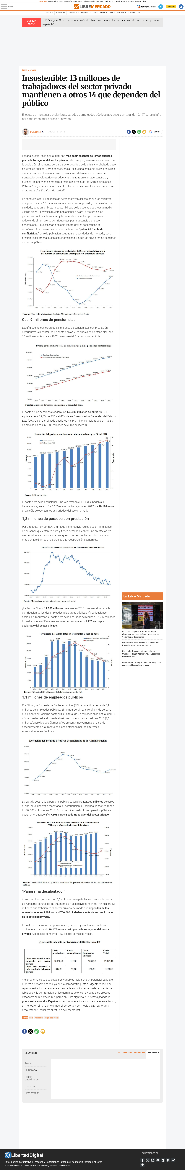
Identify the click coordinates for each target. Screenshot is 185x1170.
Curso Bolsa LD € (107, 13)
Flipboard (168, 1160)
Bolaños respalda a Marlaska (93, 1)
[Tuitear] (134, 132)
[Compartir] (129, 132)
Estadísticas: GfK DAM (32, 1165)
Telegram (173, 1160)
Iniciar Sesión (181, 6)
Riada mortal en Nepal (112, 1)
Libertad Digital (72, 1155)
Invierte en (60, 13)
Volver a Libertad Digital (146, 6)
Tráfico (29, 1063)
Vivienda (124, 1)
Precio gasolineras (32, 1078)
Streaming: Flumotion (49, 1165)
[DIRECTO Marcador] (160, 6)
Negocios (94, 13)
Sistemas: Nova (64, 1165)
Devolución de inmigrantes (73, 1)
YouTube (158, 1160)
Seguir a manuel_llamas (42, 132)
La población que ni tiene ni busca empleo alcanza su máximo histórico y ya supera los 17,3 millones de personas (140, 634)
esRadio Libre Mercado (77, 13)
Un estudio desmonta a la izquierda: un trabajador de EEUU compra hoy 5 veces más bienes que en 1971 (141, 654)
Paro (31, 1018)
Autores (98, 1162)
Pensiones (39, 1018)
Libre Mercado (29, 70)
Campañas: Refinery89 (13, 1165)
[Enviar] (139, 132)
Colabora (171, 6)
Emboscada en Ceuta (55, 1)
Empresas (49, 13)
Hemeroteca (32, 1093)
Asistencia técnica (82, 1162)
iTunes (142, 1165)
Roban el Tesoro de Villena (137, 1)
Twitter (148, 1160)
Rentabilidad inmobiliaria (128, 13)
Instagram (153, 1160)
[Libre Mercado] (92, 6)
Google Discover (163, 1160)
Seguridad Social (52, 1018)
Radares (30, 1086)
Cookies (65, 1162)
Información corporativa (18, 1162)
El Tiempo (31, 1070)
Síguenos (157, 132)
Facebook (142, 1160)
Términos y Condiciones (46, 1162)
